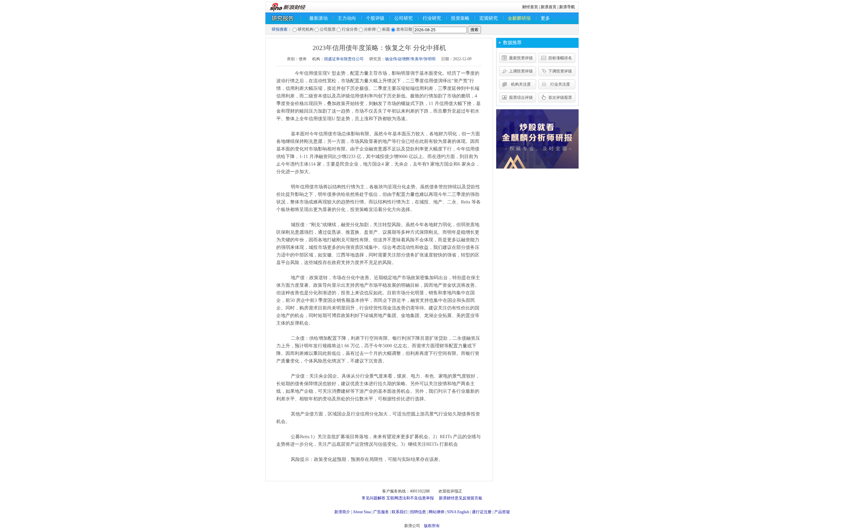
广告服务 (381, 512)
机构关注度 (521, 84)
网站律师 (436, 512)
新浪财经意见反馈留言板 (460, 498)
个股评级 (375, 18)
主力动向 (347, 18)
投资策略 (460, 18)
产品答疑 (502, 512)
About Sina (362, 512)
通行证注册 (482, 512)
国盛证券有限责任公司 (344, 59)
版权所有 (432, 525)
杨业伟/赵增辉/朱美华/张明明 (410, 59)
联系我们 (399, 512)
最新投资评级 (521, 58)
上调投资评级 (521, 71)
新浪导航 (567, 7)
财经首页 (530, 7)
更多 (545, 18)
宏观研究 (488, 18)
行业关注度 (560, 84)
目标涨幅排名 (560, 58)
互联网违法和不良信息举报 (410, 498)
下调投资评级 (560, 71)
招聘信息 (418, 512)
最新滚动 (318, 18)
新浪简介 (342, 512)
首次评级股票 (560, 97)
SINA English (458, 512)
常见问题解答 (373, 498)
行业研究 (432, 18)
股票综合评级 (521, 97)
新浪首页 (549, 7)
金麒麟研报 (519, 18)
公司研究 (403, 18)
